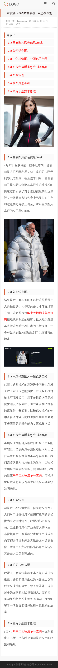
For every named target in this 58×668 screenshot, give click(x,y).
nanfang (23, 21)
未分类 (11, 21)
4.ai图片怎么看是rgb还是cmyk (27, 67)
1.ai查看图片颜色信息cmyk (25, 42)
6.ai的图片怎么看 (19, 83)
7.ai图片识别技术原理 (22, 91)
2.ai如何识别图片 (19, 50)
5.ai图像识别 (16, 75)
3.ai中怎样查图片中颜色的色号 (27, 58)
